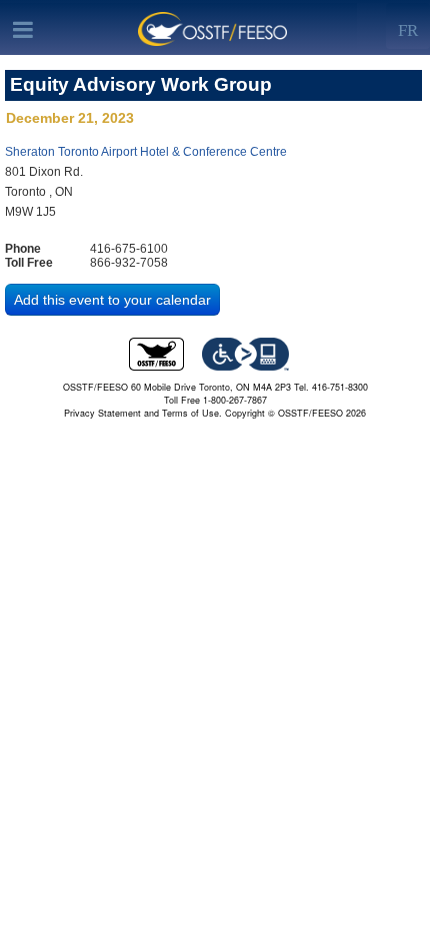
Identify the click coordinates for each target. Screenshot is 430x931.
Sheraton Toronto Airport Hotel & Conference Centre (146, 152)
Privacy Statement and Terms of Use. (143, 413)
